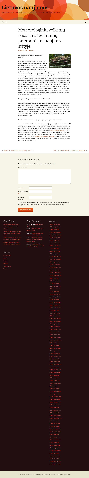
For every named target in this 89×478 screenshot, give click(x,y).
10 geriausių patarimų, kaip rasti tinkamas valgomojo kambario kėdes (35, 239)
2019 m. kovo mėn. (54, 367)
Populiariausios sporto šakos (11, 224)
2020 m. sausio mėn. (55, 345)
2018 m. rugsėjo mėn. (55, 378)
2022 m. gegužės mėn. (55, 272)
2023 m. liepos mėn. (55, 240)
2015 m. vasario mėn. (55, 423)
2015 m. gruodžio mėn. (55, 402)
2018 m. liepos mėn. (55, 380)
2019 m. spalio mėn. (55, 351)
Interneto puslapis (21, 198)
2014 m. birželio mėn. (55, 445)
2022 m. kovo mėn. (54, 278)
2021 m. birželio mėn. (55, 302)
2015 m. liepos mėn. (55, 413)
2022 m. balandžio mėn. (55, 275)
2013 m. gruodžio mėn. (55, 461)
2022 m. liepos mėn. (55, 270)
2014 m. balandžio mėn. (55, 450)
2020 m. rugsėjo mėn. (55, 326)
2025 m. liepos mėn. (55, 229)
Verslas (5, 269)
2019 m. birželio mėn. (55, 361)
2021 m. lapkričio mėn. (55, 289)
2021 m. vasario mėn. (55, 313)
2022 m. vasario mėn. (55, 281)
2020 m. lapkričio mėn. (55, 321)
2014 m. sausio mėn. (55, 458)
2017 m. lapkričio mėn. (55, 391)
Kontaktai (4, 22)
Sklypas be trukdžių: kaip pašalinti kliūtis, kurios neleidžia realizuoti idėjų (12, 233)
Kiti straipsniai (7, 255)
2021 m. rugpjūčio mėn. (55, 297)
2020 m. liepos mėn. (55, 332)
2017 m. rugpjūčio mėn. (55, 396)
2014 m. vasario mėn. (55, 456)
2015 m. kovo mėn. (54, 421)
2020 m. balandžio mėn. (55, 340)
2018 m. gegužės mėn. (55, 383)
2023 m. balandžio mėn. (55, 245)
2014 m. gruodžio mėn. (55, 429)
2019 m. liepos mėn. (55, 359)
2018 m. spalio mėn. (55, 375)
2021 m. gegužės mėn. (55, 305)
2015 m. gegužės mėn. (55, 415)
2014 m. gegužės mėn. (55, 448)
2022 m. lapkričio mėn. (55, 259)
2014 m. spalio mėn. (55, 434)
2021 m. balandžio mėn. (55, 307)
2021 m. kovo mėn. (54, 310)
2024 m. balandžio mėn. (55, 235)
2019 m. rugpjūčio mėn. (55, 356)
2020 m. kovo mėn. (54, 343)
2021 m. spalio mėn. (55, 291)
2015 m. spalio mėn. (55, 407)
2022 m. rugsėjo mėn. (55, 264)
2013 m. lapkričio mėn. (55, 464)
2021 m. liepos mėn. (55, 299)
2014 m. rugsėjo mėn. (55, 437)
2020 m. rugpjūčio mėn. (55, 329)
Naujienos (6, 261)
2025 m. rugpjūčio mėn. (55, 227)
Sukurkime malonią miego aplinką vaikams (18, 150)
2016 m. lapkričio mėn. (55, 399)
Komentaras (22, 168)
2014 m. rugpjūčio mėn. (55, 440)
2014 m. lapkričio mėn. (55, 431)
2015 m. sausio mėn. (55, 426)
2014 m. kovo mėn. (54, 453)
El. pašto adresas (23, 192)
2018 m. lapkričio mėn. (55, 372)
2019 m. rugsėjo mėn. (55, 353)
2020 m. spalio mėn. (55, 324)
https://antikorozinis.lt (57, 130)
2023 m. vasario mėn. (55, 251)
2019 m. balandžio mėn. (55, 364)
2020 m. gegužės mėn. (55, 337)
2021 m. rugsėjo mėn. (55, 294)
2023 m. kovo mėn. (54, 248)
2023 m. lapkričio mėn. (55, 237)
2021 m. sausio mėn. (55, 316)
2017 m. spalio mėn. (55, 394)
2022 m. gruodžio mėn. (55, 256)
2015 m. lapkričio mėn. (55, 404)
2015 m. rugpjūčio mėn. (55, 410)
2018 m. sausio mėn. (55, 388)
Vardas (20, 188)
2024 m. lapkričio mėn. (55, 232)
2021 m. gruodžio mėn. (55, 286)
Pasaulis (5, 263)
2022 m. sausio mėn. (55, 283)
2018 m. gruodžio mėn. (55, 369)
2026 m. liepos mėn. (55, 224)
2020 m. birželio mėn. (55, 334)
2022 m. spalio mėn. (55, 262)
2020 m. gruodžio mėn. (55, 318)
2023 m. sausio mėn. (55, 254)
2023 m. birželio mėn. (55, 243)
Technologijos (7, 266)
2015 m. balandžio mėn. (55, 418)
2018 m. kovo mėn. (54, 386)
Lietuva (32, 50)
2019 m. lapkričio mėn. (55, 348)
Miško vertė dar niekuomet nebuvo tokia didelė (70, 150)
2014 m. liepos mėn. (55, 442)
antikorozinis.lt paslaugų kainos (44, 136)
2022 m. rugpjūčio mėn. (55, 267)
